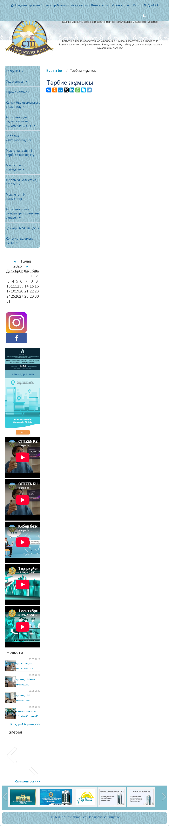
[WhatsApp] (77, 90)
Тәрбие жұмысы (18, 91)
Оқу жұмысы (15, 81)
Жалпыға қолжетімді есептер (22, 181)
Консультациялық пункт (19, 240)
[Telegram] (89, 90)
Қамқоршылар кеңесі (21, 227)
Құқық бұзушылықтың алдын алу (23, 104)
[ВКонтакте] (48, 90)
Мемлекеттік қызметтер (73, 5)
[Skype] (83, 90)
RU (139, 5)
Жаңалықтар (23, 5)
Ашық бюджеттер (44, 5)
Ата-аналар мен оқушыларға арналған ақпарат (22, 213)
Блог (127, 5)
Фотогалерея (100, 5)
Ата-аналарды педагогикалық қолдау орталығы (19, 121)
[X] (66, 90)
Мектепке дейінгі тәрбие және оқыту (20, 152)
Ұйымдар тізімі (23, 374)
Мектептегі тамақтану (14, 167)
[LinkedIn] (71, 90)
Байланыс (116, 5)
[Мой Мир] (60, 90)
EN (144, 5)
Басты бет (55, 70)
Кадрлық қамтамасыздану (19, 137)
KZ (135, 5)
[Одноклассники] (54, 90)
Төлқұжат (13, 70)
